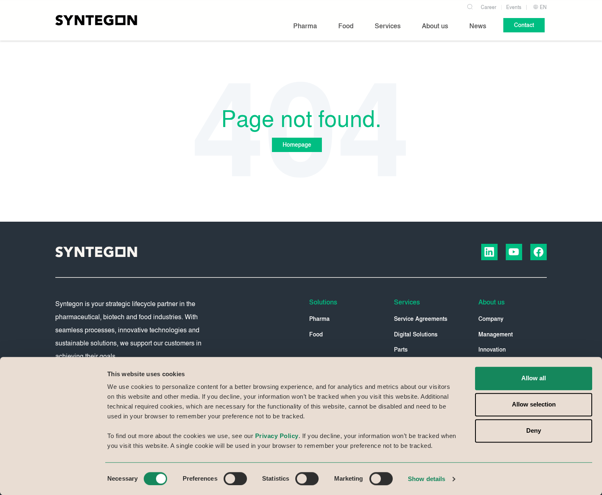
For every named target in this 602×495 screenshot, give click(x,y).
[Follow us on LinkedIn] (489, 252)
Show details (426, 478)
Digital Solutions (415, 334)
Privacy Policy (277, 435)
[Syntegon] (96, 20)
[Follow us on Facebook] (538, 252)
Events (513, 7)
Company (490, 319)
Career (488, 7)
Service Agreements (420, 319)
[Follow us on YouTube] (514, 252)
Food (316, 334)
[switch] (235, 478)
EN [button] (543, 7)
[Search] (470, 5)
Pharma (319, 319)
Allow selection (534, 404)
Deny (533, 430)
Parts (400, 349)
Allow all (533, 378)
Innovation (492, 349)
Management (495, 334)
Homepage (297, 144)
